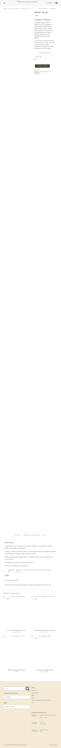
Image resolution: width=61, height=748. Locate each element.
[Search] (27, 688)
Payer (33, 697)
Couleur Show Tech (44, 52)
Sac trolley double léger (44, 670)
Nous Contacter (35, 692)
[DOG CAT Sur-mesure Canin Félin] (37, 3)
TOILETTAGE (22, 8)
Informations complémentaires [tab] (32, 535)
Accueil (5, 8)
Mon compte (34, 690)
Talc (38, 73)
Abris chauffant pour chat (16, 670)
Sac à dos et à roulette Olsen (16, 630)
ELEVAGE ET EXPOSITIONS (13, 8)
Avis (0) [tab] (44, 535)
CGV (33, 702)
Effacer (35, 59)
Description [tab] (18, 535)
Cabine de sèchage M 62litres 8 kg (44, 630)
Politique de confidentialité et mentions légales (41, 700)
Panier (33, 695)
